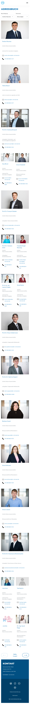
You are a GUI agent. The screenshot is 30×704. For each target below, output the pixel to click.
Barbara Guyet (6, 421)
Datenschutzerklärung (15, 691)
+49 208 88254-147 (9, 58)
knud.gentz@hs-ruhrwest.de (23, 300)
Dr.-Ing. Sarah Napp (21, 627)
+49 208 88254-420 (9, 482)
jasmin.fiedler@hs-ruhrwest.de (8, 300)
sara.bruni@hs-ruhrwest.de (8, 178)
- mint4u (4, 626)
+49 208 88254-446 (9, 571)
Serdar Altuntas (6, 41)
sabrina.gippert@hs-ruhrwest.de (11, 391)
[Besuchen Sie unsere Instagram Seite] (11, 683)
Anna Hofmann (6, 465)
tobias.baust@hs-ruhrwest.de (11, 99)
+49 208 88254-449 (23, 267)
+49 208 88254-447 (9, 103)
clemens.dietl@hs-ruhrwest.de (8, 260)
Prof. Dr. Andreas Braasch (9, 130)
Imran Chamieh (20, 164)
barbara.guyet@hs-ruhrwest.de (11, 435)
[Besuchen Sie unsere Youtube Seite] (19, 683)
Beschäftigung (4, 13)
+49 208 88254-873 (8, 608)
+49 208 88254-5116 (23, 608)
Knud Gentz (20, 285)
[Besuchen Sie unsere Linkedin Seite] (15, 687)
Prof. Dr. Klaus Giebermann (10, 333)
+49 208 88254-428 (9, 228)
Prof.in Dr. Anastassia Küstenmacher (12, 553)
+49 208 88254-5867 (8, 305)
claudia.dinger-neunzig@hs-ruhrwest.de (22, 261)
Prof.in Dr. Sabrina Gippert (10, 377)
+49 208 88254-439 (23, 645)
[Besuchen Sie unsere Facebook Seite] (15, 683)
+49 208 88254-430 (9, 350)
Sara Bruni (5, 164)
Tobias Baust (6, 85)
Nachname (18, 13)
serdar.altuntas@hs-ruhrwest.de (11, 55)
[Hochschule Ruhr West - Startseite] (2, 2)
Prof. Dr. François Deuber (9, 211)
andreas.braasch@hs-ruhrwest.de (12, 143)
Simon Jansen (6, 509)
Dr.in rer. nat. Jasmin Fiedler (6, 286)
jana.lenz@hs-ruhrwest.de (7, 603)
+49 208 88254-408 (23, 305)
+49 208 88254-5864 (8, 183)
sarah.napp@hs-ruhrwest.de (23, 640)
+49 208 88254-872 (8, 265)
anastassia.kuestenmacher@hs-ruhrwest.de (14, 567)
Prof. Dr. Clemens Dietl (7, 246)
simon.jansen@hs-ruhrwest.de (11, 523)
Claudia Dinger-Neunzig (21, 246)
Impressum (15, 695)
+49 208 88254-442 (9, 526)
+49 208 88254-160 (8, 645)
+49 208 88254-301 (23, 183)
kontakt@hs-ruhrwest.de (8, 674)
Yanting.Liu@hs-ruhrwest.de (23, 603)
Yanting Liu (20, 588)
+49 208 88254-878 (9, 438)
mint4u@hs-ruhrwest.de (7, 640)
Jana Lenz (5, 588)
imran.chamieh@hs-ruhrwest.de (23, 179)
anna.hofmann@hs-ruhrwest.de (11, 479)
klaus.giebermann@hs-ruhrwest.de (12, 346)
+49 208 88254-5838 (9, 394)
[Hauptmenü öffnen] (27, 2)
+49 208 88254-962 (9, 147)
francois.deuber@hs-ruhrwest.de (12, 225)
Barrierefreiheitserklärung (15, 699)
